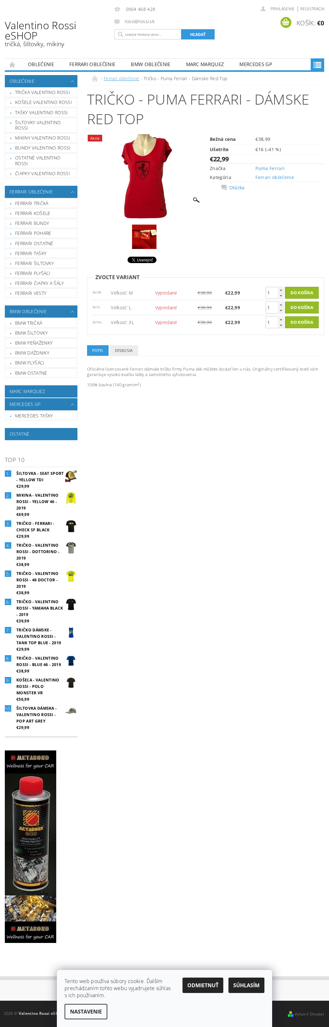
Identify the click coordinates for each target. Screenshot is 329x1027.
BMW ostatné (31, 373)
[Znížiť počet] (281, 296)
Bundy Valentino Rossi (43, 148)
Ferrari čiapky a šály (39, 283)
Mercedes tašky (34, 416)
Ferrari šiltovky (34, 263)
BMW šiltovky (31, 333)
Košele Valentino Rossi (43, 102)
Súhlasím (246, 985)
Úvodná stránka (12, 64)
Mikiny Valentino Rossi (42, 138)
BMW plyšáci (30, 363)
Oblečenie (41, 64)
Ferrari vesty (30, 293)
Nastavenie (86, 1011)
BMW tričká (28, 323)
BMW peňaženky (33, 343)
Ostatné (19, 434)
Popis (97, 350)
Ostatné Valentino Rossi (37, 161)
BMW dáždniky (32, 353)
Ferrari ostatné (34, 243)
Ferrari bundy (32, 223)
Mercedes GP (255, 64)
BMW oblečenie (150, 64)
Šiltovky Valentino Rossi (38, 125)
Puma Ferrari (270, 168)
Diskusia (124, 350)
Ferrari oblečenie (92, 64)
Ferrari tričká (31, 203)
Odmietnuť (202, 985)
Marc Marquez (205, 64)
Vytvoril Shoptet (309, 1014)
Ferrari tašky (30, 253)
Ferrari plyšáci (33, 273)
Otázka (237, 188)
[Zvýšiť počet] (281, 290)
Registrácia (312, 9)
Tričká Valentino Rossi (42, 92)
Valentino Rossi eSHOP (40, 33)
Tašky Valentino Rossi (41, 112)
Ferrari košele (32, 213)
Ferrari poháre (33, 233)
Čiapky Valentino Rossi (42, 173)
